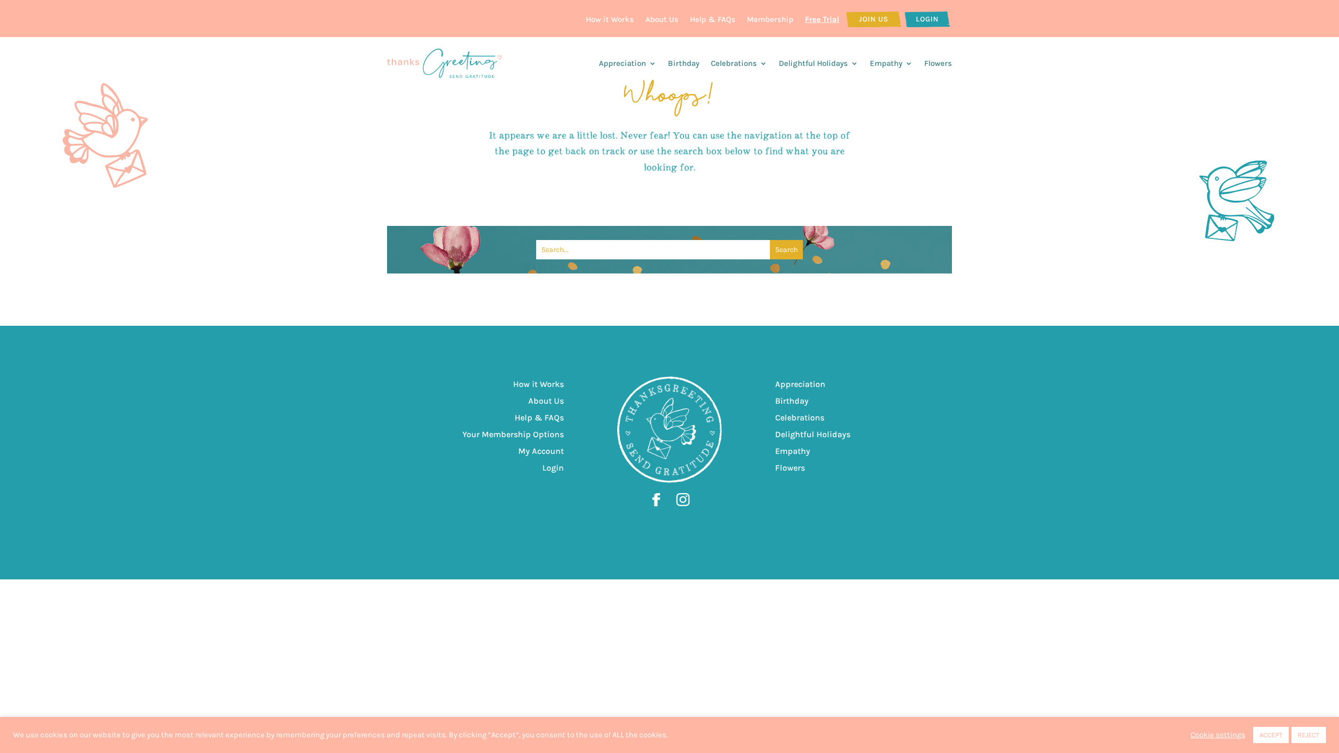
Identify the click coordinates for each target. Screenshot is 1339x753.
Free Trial (822, 19)
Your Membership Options (513, 434)
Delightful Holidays (813, 63)
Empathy (886, 63)
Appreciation (622, 63)
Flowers (938, 63)
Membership (770, 19)
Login (927, 19)
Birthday (683, 63)
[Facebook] (661, 504)
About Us (661, 19)
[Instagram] (683, 504)
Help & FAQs (712, 19)
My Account (541, 451)
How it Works (610, 19)
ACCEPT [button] (1271, 735)
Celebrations (734, 63)
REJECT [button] (1309, 735)
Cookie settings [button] (1217, 735)
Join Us (874, 19)
